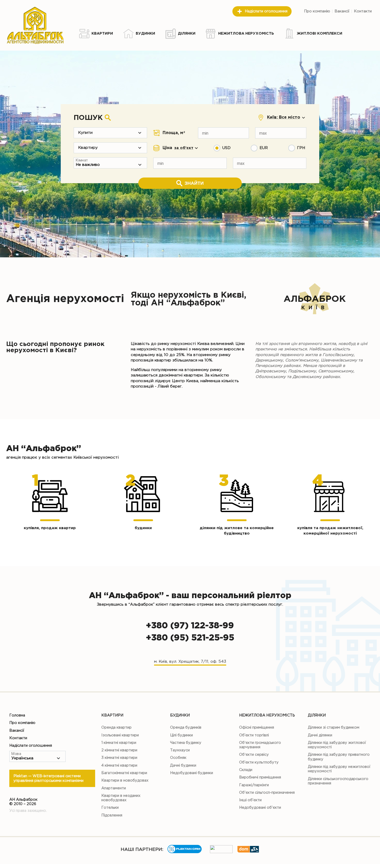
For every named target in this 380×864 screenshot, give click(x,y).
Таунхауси (180, 750)
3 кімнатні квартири (119, 757)
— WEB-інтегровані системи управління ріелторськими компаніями (48, 778)
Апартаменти (113, 788)
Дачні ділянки (320, 735)
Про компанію (317, 11)
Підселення (111, 815)
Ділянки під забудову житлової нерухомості (337, 745)
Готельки (110, 807)
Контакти (363, 11)
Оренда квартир (116, 727)
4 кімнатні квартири (119, 765)
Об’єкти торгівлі (254, 735)
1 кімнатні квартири (118, 742)
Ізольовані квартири (120, 735)
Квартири (112, 715)
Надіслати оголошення (266, 11)
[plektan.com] (185, 852)
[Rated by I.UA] (221, 852)
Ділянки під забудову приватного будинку (339, 757)
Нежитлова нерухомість (267, 715)
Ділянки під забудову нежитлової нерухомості (339, 769)
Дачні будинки (183, 765)
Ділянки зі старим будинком (333, 727)
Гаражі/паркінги (254, 785)
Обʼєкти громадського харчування (260, 745)
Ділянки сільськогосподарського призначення (338, 781)
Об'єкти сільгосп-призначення (267, 792)
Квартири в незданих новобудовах (120, 798)
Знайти (194, 183)
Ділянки (317, 715)
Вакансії (342, 11)
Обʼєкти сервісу (254, 754)
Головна (17, 715)
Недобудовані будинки (191, 773)
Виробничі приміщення (260, 777)
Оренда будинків (185, 727)
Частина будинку (185, 742)
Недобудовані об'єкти (260, 807)
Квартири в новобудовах (124, 780)
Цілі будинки (181, 735)
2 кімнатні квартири (119, 750)
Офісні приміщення (256, 727)
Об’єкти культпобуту (259, 762)
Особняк (178, 757)
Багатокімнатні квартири (124, 773)
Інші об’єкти (250, 800)
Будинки (180, 715)
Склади (245, 770)
